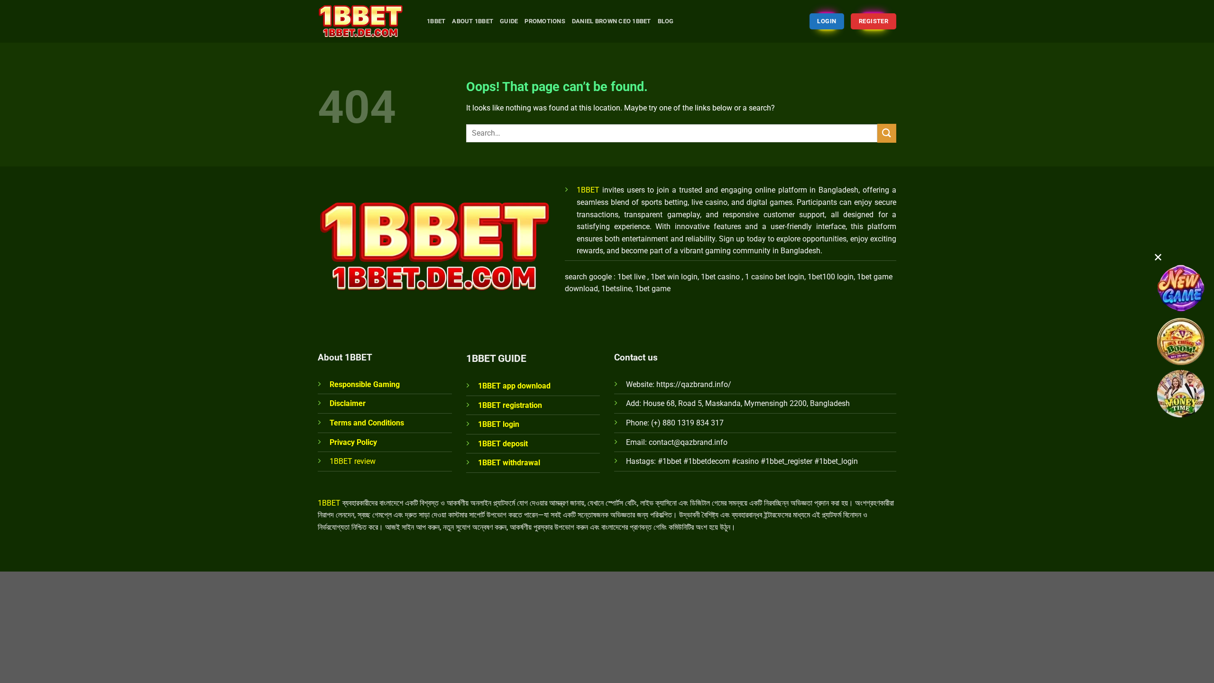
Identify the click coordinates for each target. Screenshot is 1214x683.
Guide (509, 21)
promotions (544, 21)
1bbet (436, 21)
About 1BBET (472, 21)
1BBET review (353, 461)
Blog (666, 21)
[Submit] (886, 133)
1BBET (588, 189)
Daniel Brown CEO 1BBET (611, 21)
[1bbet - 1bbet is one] (365, 21)
